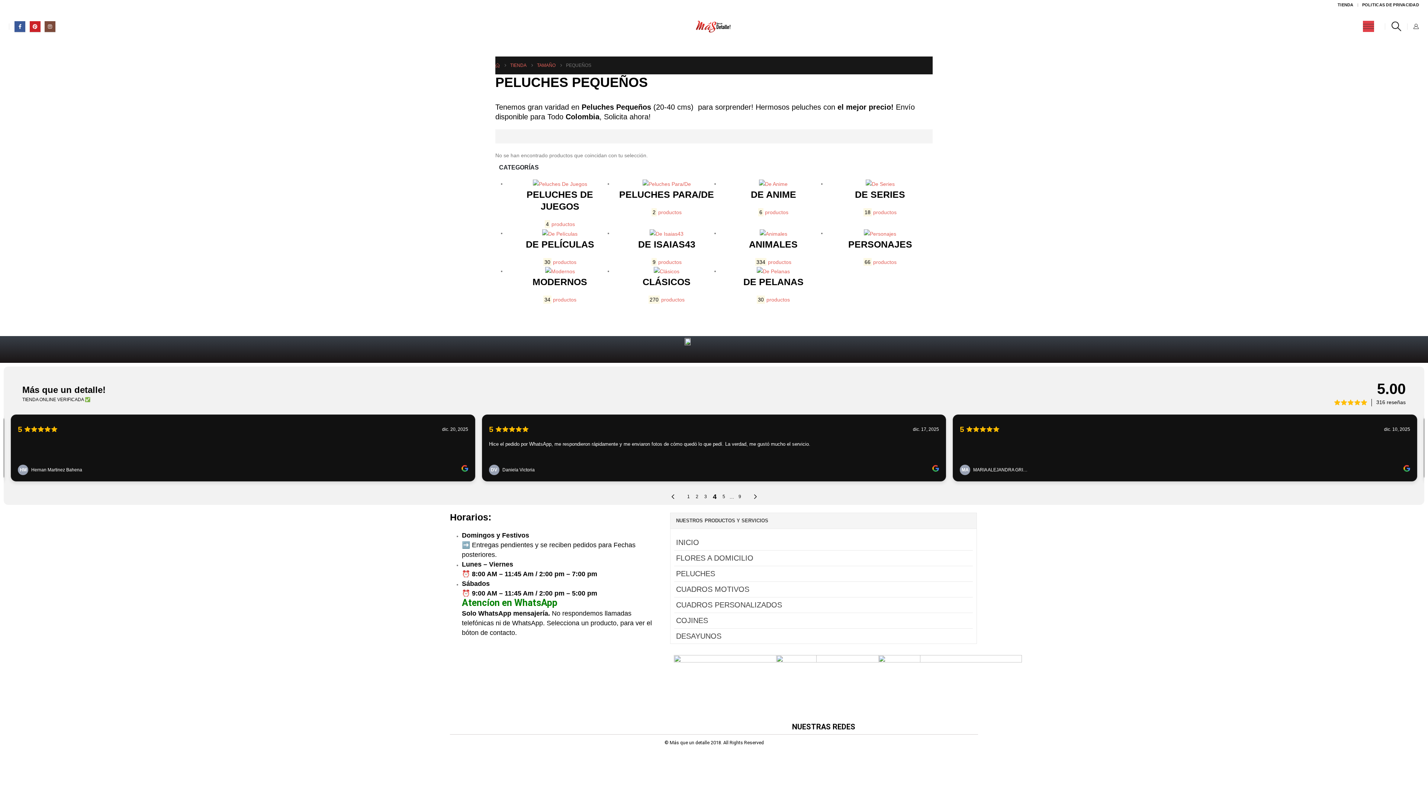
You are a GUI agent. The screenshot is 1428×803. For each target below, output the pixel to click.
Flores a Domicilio (714, 558)
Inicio (687, 542)
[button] (1396, 26)
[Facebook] (20, 26)
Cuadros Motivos (712, 589)
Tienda (1346, 5)
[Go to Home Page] (497, 65)
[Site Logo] (714, 26)
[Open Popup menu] (1368, 26)
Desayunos (698, 636)
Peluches (695, 574)
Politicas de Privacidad (1390, 5)
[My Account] (1416, 26)
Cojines (692, 620)
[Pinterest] (35, 26)
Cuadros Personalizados (729, 605)
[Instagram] (50, 26)
